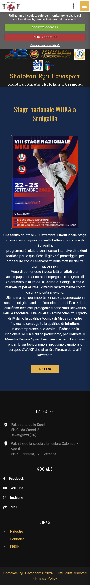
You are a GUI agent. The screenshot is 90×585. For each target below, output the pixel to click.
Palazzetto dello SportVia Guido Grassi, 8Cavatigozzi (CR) (28, 430)
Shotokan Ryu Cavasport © (23, 573)
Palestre (16, 531)
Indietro (45, 369)
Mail (13, 507)
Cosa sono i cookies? (45, 45)
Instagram (17, 498)
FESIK (14, 547)
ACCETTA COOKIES (45, 27)
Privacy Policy (46, 578)
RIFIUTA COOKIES (45, 37)
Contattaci (17, 539)
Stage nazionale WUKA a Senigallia (45, 113)
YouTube (16, 488)
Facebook (16, 478)
